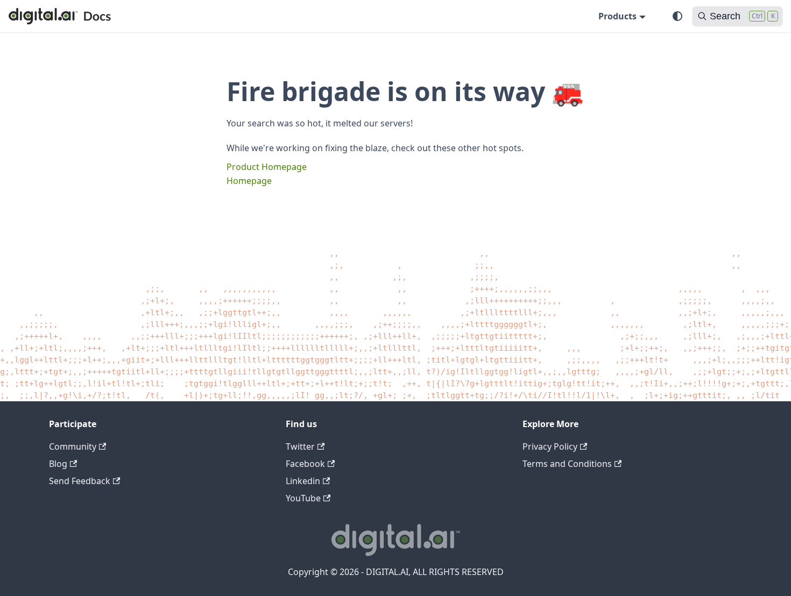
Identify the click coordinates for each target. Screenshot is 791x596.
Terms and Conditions (567, 464)
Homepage (249, 181)
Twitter (300, 446)
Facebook (305, 464)
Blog (58, 464)
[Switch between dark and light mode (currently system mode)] (677, 16)
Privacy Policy (549, 446)
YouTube (303, 498)
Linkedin (303, 481)
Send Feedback (79, 481)
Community (72, 446)
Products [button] (617, 16)
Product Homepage (267, 167)
